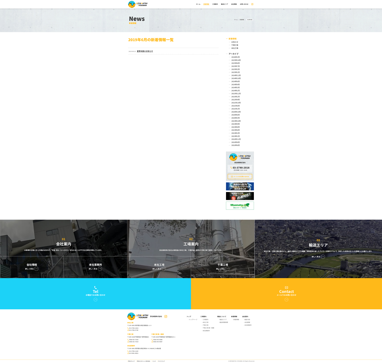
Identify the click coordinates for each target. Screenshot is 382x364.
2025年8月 (235, 63)
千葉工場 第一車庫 (208, 328)
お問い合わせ (244, 4)
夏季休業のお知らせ (145, 51)
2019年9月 (235, 124)
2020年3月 (235, 118)
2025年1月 (235, 72)
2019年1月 (235, 136)
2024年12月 (236, 75)
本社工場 (234, 48)
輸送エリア (224, 4)
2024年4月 (235, 84)
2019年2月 (235, 133)
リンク (154, 361)
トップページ (193, 319)
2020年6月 (235, 115)
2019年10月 (236, 121)
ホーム (198, 4)
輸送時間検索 (224, 322)
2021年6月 (235, 105)
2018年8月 (235, 142)
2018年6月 (235, 145)
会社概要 (247, 322)
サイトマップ (161, 361)
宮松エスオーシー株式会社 (143, 361)
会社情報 (234, 4)
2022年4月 (235, 99)
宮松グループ (131, 361)
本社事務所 (206, 331)
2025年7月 (235, 66)
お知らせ (234, 42)
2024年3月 (235, 87)
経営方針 (247, 319)
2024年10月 (236, 78)
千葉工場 (234, 45)
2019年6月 (235, 130)
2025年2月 (235, 69)
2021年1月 (235, 108)
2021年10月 (236, 102)
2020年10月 (236, 112)
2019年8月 (235, 127)
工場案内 (215, 4)
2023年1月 (235, 96)
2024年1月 (235, 90)
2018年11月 (236, 139)
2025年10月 (236, 60)
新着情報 (206, 4)
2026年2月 (235, 57)
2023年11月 (236, 93)
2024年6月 (235, 81)
